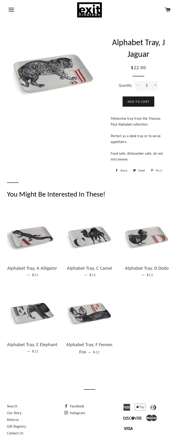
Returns (13, 420)
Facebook (76, 406)
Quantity (125, 86)
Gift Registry (16, 427)
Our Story (14, 413)
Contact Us (15, 433)
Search (12, 406)
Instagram (77, 413)
